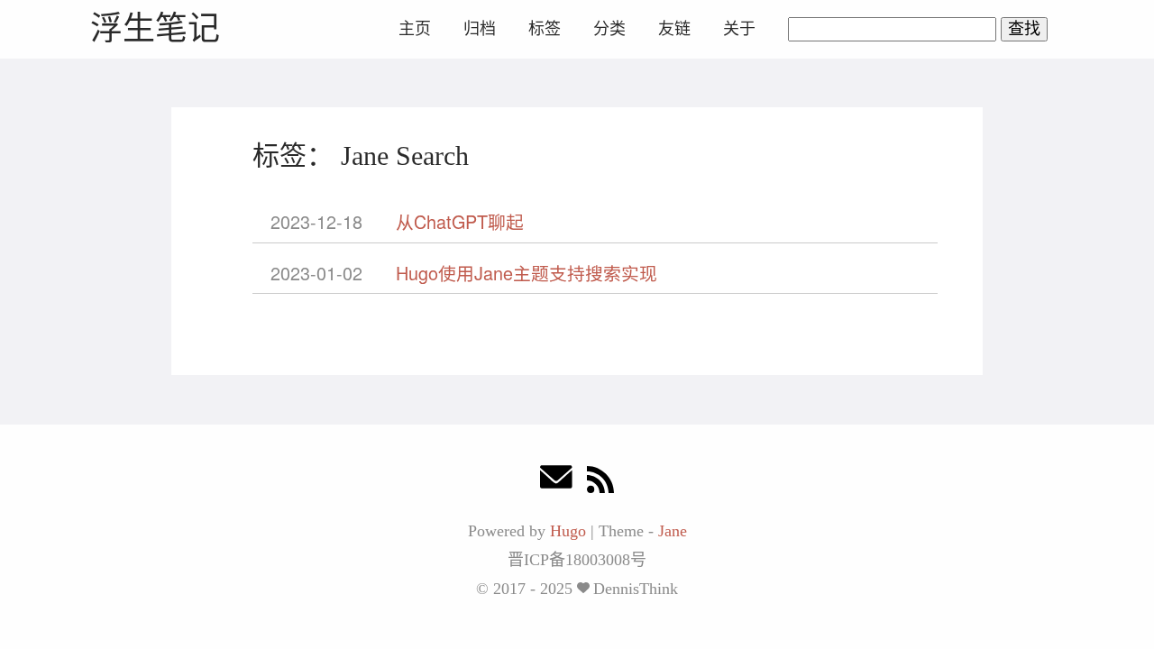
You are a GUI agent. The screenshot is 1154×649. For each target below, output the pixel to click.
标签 (544, 29)
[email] (556, 482)
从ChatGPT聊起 (460, 221)
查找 (1024, 29)
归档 (479, 29)
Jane (672, 531)
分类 (609, 29)
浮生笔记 (155, 28)
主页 (414, 29)
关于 (739, 29)
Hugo (568, 531)
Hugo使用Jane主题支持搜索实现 (526, 273)
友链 (674, 29)
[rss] (600, 482)
